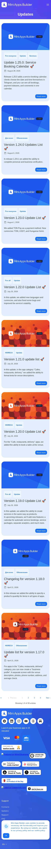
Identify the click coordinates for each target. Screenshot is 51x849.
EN (3, 844)
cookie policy (40, 830)
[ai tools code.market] (11, 764)
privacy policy (21, 830)
